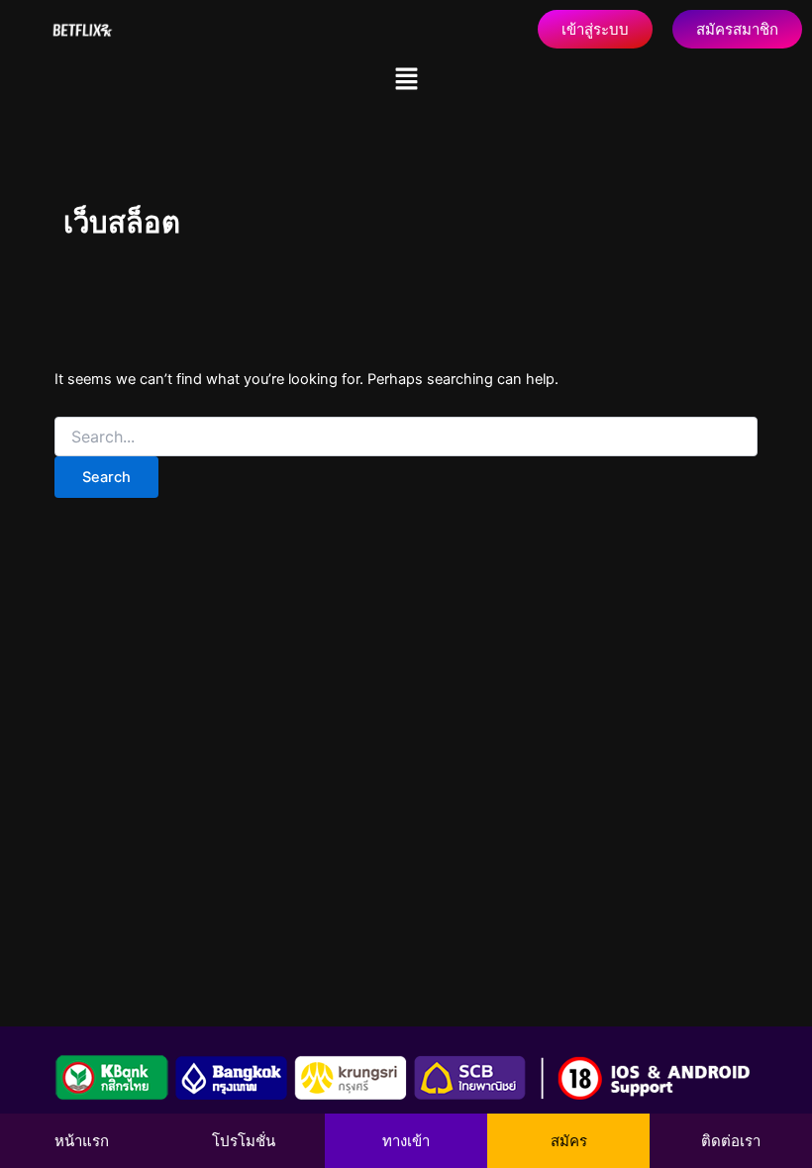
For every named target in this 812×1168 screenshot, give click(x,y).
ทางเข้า (406, 1140)
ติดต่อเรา (731, 1140)
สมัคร (569, 1140)
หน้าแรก (81, 1140)
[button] (406, 79)
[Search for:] (406, 437)
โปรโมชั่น (243, 1140)
